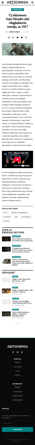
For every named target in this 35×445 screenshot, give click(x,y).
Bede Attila (18, 283)
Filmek (17, 362)
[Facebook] (9, 37)
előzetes (7, 217)
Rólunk (17, 387)
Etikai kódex (17, 396)
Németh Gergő (14, 32)
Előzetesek (17, 9)
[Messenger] (22, 37)
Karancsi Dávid (19, 305)
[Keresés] (31, 2)
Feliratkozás (17, 429)
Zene (18, 371)
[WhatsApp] (17, 37)
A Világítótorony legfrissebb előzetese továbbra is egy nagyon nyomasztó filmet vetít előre (22, 250)
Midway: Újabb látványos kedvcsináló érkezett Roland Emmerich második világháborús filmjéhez (22, 262)
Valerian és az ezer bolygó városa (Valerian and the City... (22, 302)
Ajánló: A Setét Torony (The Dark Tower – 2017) (21, 280)
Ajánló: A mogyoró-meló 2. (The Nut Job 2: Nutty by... (22, 291)
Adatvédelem (17, 400)
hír (16, 217)
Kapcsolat (17, 392)
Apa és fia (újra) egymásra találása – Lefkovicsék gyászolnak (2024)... (20, 314)
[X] (13, 37)
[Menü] (3, 2)
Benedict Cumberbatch (19, 212)
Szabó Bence (19, 318)
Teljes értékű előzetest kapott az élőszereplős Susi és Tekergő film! (22, 239)
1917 (5, 212)
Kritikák (15, 298)
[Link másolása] (26, 37)
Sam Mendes (26, 217)
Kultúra (17, 375)
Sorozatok (17, 367)
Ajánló (15, 276)
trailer (6, 221)
